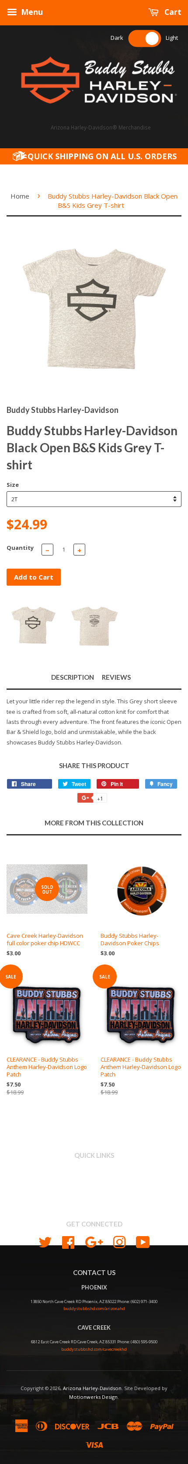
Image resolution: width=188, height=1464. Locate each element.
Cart (171, 12)
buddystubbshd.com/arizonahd (94, 1308)
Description (72, 677)
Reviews (116, 677)
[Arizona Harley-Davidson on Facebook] (68, 1241)
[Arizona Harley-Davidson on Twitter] (45, 1241)
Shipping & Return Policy (94, 1190)
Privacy (94, 1200)
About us (94, 1180)
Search (94, 1170)
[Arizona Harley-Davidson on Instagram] (119, 1241)
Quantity (20, 548)
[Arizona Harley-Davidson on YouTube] (143, 1241)
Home (19, 196)
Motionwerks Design (93, 1397)
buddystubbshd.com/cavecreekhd (94, 1349)
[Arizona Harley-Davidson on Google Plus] (94, 1241)
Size (13, 485)
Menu (31, 12)
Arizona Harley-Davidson (92, 1388)
